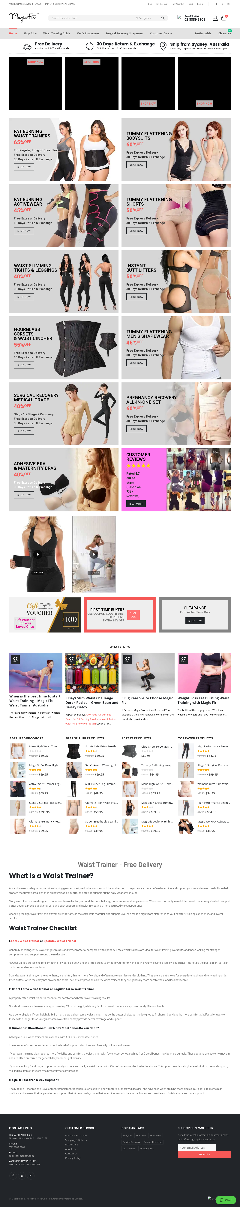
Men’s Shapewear (88, 33)
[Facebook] (216, 4)
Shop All (28, 33)
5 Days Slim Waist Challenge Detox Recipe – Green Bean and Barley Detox (91, 702)
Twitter (22, 1176)
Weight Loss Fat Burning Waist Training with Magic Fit (203, 700)
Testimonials (203, 33)
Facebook (13, 1176)
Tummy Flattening (153, 1142)
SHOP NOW (35, 61)
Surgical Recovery (131, 1142)
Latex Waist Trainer (25, 941)
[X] (222, 4)
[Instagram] (228, 4)
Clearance (224, 32)
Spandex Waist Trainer (60, 941)
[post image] (35, 673)
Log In (200, 3)
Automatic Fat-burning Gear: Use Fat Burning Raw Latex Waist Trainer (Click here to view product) (91, 719)
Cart (191, 3)
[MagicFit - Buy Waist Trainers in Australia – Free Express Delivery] (24, 18)
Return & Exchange (76, 1135)
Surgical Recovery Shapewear (124, 33)
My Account (162, 3)
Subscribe (204, 1154)
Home (13, 33)
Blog (150, 3)
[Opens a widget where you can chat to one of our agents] (225, 1200)
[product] (18, 751)
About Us (70, 1149)
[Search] (163, 18)
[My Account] (215, 17)
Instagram (30, 1176)
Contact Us (71, 1153)
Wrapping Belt (147, 1148)
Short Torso (155, 1135)
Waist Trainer (98, 865)
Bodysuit (127, 1135)
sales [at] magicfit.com (21, 1155)
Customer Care (159, 33)
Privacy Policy (73, 1158)
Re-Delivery (71, 1144)
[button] (37, 554)
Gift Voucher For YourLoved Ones (25, 623)
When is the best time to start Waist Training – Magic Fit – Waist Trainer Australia (35, 700)
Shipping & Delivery (76, 1140)
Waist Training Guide (56, 33)
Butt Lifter (141, 1135)
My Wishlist (178, 3)
